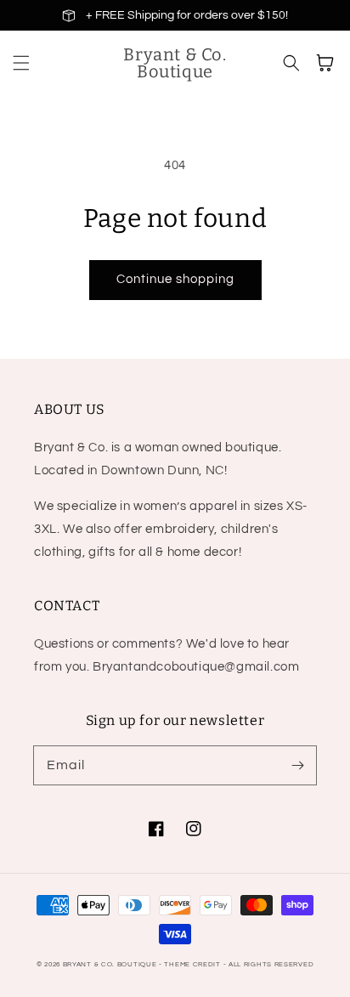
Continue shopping (175, 279)
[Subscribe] (297, 765)
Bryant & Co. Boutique (111, 964)
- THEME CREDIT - (194, 964)
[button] (21, 63)
